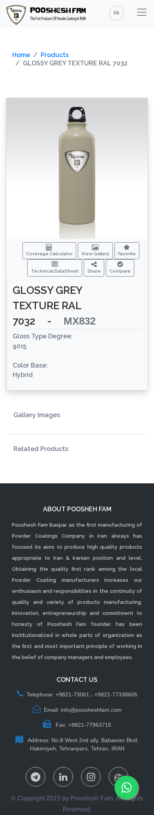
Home (21, 55)
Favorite (127, 253)
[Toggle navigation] (142, 12)
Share (94, 271)
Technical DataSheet (55, 271)
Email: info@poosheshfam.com (83, 710)
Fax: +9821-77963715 (82, 725)
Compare (120, 271)
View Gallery (95, 253)
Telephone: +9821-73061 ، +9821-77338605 (81, 694)
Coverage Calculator (49, 253)
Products (55, 55)
